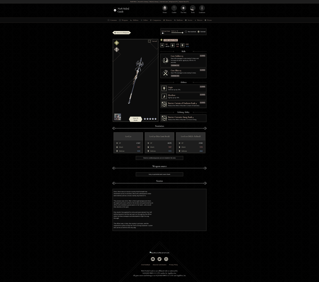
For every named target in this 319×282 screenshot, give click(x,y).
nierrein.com (164, 2)
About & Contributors (159, 265)
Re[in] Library (154, 2)
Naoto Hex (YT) (184, 2)
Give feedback (145, 265)
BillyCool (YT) (173, 2)
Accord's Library (143, 2)
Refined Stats (166, 31)
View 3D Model (135, 119)
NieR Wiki (133, 2)
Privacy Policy (173, 265)
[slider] (182, 32)
